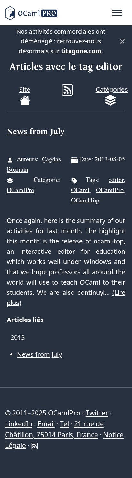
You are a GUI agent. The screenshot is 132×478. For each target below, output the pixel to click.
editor (116, 179)
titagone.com (81, 51)
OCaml (80, 189)
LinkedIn (18, 423)
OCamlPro (20, 189)
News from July (35, 131)
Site (24, 89)
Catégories (112, 89)
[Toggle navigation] (117, 13)
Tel (64, 423)
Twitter (97, 412)
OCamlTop (85, 200)
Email (46, 423)
